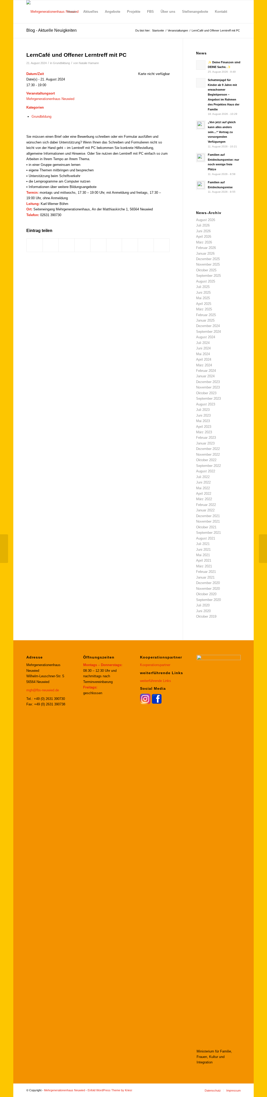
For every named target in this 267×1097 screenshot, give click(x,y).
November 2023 (208, 387)
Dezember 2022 (208, 449)
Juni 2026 (203, 231)
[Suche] (235, 11)
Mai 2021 (203, 555)
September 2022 (208, 466)
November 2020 (208, 589)
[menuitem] (72, 11)
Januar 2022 (205, 510)
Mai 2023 (203, 421)
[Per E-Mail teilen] (161, 245)
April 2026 (203, 237)
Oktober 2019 (206, 616)
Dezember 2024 (208, 326)
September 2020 (208, 600)
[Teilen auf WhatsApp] (66, 245)
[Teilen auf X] (50, 245)
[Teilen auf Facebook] (35, 245)
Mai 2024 (203, 354)
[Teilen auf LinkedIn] (98, 245)
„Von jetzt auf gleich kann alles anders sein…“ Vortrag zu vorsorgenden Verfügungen (222, 132)
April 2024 (203, 359)
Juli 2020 (203, 605)
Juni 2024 (203, 348)
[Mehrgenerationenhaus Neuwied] (52, 11)
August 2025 (205, 281)
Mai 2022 (203, 488)
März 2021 (204, 566)
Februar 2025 (206, 315)
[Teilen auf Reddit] (146, 245)
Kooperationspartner (155, 665)
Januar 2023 (205, 443)
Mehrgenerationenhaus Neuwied (50, 99)
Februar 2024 (206, 371)
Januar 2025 (205, 320)
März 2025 (204, 309)
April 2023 (203, 427)
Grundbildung (61, 63)
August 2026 (205, 220)
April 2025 (203, 304)
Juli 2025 (203, 287)
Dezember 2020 (208, 583)
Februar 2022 (206, 505)
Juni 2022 (203, 482)
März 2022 (204, 499)
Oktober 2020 (206, 594)
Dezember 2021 (208, 516)
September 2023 (208, 398)
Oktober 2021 (206, 527)
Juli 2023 (203, 410)
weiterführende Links (155, 681)
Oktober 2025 (206, 270)
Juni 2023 (203, 415)
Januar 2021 (205, 577)
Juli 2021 (203, 544)
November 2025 (208, 264)
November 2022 (208, 454)
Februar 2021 (206, 572)
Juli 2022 (203, 477)
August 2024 (205, 337)
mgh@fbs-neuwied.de (42, 690)
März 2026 (204, 242)
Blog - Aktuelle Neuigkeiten (51, 30)
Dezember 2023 (208, 382)
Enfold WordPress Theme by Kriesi (110, 1090)
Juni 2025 (203, 292)
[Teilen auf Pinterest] (82, 245)
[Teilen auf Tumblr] (114, 245)
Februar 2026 (206, 248)
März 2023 (204, 432)
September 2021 (208, 533)
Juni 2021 (203, 549)
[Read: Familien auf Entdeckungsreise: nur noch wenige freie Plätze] (200, 157)
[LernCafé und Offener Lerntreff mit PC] (4, 548)
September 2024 (208, 332)
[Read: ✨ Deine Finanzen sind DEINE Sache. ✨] (200, 65)
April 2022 (203, 494)
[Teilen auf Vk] (130, 245)
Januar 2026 (205, 253)
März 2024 (204, 365)
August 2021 (205, 538)
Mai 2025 (203, 298)
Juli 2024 (203, 343)
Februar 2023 (206, 438)
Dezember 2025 (208, 259)
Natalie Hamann (89, 63)
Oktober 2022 (206, 460)
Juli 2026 (203, 225)
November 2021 (208, 521)
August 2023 (205, 404)
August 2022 (205, 471)
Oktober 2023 (206, 393)
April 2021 (203, 560)
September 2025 (208, 276)
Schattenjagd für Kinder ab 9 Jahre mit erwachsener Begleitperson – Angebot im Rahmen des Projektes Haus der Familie (223, 94)
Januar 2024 (205, 376)
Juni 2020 (203, 611)
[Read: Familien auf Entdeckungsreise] (200, 185)
